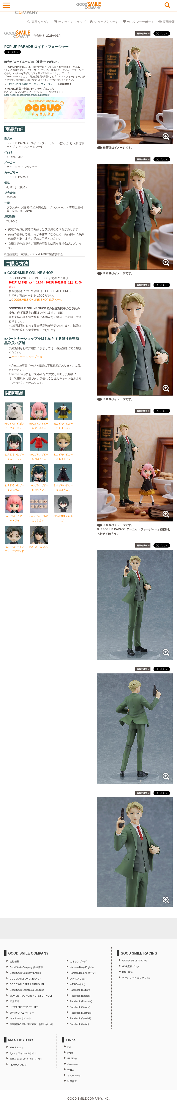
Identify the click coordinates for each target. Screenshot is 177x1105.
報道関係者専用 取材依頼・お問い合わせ (31, 1024)
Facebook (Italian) (79, 1024)
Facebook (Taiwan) (80, 1007)
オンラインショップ (71, 21)
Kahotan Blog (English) (82, 967)
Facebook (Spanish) (80, 1018)
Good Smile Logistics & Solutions (27, 990)
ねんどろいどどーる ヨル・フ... (14, 456)
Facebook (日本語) (80, 990)
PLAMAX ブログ (18, 1064)
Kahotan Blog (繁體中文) (83, 973)
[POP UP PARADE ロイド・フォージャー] (135, 657)
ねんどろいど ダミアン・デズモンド (14, 549)
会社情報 (14, 961)
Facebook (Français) (81, 1001)
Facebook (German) (81, 1012)
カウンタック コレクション (136, 978)
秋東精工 (72, 1081)
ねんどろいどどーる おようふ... (63, 425)
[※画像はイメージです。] (135, 141)
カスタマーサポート (140, 21)
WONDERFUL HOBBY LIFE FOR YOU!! (31, 995)
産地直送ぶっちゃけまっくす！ (26, 1059)
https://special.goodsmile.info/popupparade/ (26, 95)
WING (70, 1070)
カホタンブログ (78, 961)
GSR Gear (127, 972)
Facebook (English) (80, 995)
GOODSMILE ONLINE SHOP (25, 978)
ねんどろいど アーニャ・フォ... (14, 518)
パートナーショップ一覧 (26, 356)
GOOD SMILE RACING (134, 960)
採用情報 (169, 21)
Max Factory (16, 1047)
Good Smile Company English (25, 973)
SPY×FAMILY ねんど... (63, 518)
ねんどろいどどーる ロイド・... (63, 456)
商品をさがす (41, 21)
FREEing (72, 1058)
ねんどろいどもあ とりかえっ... (38, 518)
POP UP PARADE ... (38, 549)
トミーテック (74, 1075)
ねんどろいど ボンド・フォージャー (14, 425)
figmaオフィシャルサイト (23, 1053)
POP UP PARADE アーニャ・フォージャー (32, 84)
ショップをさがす (106, 21)
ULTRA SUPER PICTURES (24, 1007)
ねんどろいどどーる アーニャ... (38, 425)
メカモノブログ (78, 978)
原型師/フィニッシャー (22, 1012)
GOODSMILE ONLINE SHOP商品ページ (37, 299)
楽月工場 (14, 1001)
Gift (69, 1047)
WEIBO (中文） (78, 984)
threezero (72, 1064)
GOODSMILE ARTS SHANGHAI (27, 984)
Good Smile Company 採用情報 (26, 967)
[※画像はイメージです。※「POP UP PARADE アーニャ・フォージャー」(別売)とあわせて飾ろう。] (135, 519)
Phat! (70, 1053)
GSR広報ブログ (130, 966)
